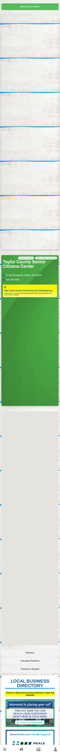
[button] (4, 749)
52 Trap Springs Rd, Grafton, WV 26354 (23, 275)
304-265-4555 (13, 280)
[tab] (30, 6)
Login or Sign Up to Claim (46, 258)
